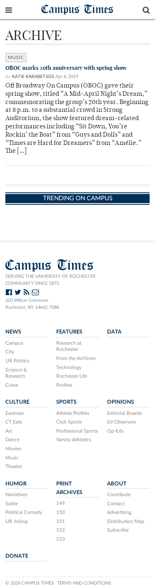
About (116, 484)
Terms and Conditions (84, 583)
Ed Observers (121, 421)
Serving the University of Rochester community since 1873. (50, 280)
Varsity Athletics (73, 439)
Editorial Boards (124, 413)
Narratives (16, 494)
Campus (14, 343)
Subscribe (118, 530)
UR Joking (16, 521)
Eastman (14, 413)
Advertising (119, 512)
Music (16, 57)
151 (60, 521)
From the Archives (75, 358)
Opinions (120, 402)
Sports (66, 402)
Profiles (64, 385)
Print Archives (69, 488)
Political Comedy (23, 512)
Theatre (13, 466)
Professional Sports (77, 430)
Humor (15, 484)
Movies (13, 448)
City (9, 351)
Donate (16, 556)
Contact (115, 503)
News (13, 332)
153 (60, 539)
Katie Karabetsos (33, 76)
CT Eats (13, 421)
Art (8, 430)
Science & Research (16, 373)
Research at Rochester (68, 346)
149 (60, 503)
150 (60, 512)
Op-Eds (115, 430)
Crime (11, 385)
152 (60, 530)
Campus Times (77, 9)
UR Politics (17, 360)
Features (69, 332)
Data (114, 332)
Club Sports (69, 421)
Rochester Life (71, 376)
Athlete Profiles (72, 413)
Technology (68, 367)
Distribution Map (125, 521)
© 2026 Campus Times (29, 583)
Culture (17, 402)
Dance (12, 439)
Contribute (119, 494)
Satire (11, 503)
